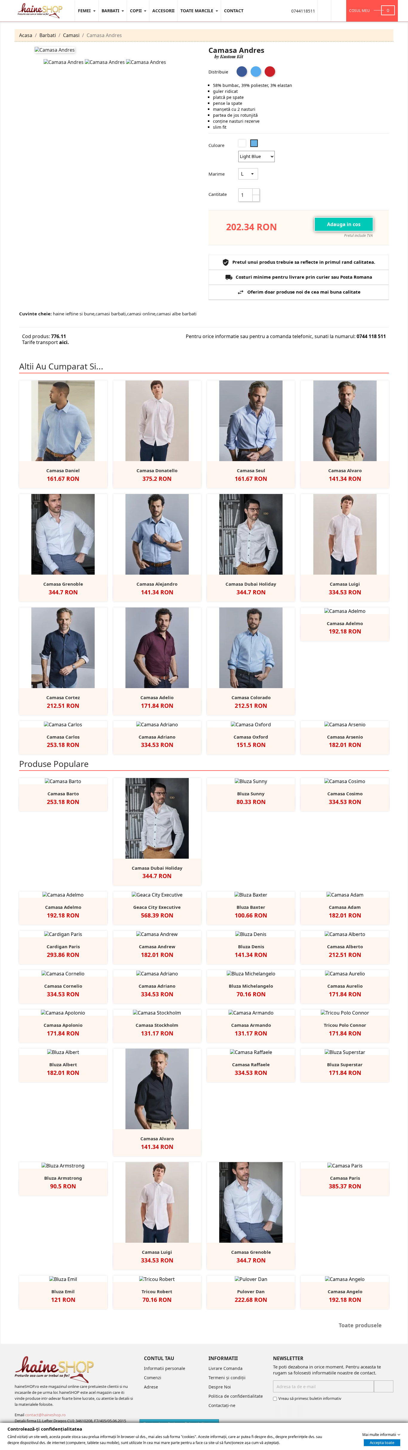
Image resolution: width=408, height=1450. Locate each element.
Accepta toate (382, 1442)
